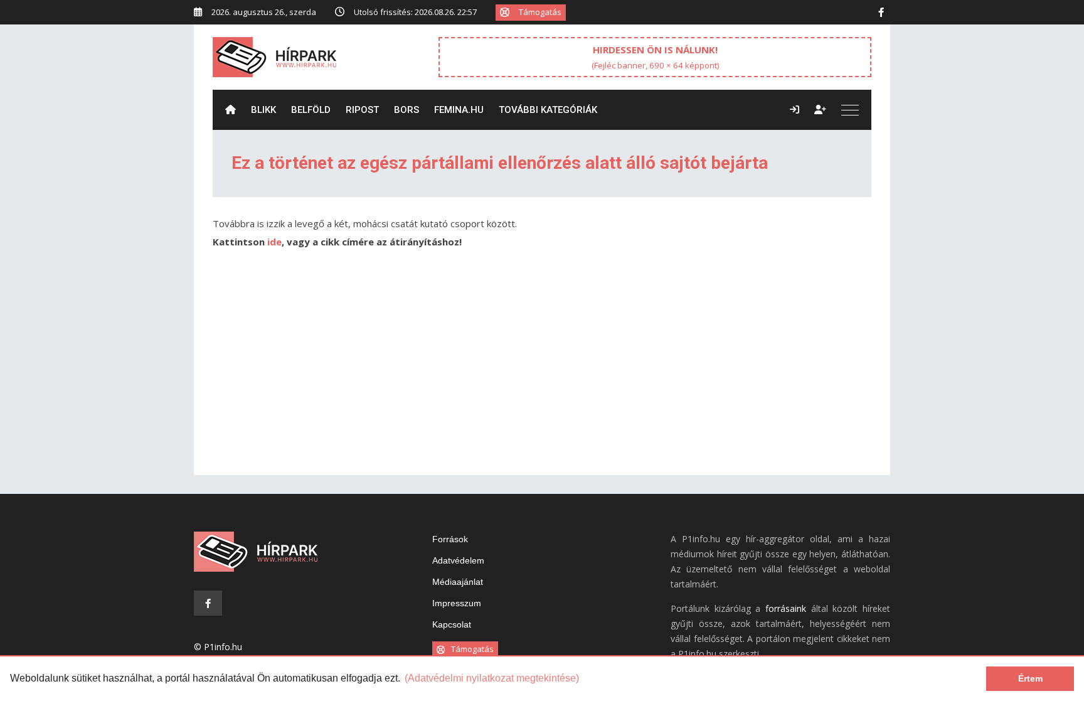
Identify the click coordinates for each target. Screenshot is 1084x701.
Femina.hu (459, 109)
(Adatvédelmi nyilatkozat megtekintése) (492, 678)
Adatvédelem (458, 560)
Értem (1030, 678)
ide (274, 241)
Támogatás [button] (540, 12)
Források (450, 539)
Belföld (311, 109)
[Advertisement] (542, 368)
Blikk (263, 109)
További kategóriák (548, 109)
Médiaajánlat (457, 582)
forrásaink (785, 608)
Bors (406, 109)
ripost (362, 109)
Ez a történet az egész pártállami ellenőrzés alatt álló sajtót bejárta (499, 163)
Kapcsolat (451, 624)
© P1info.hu (218, 647)
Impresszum (456, 603)
